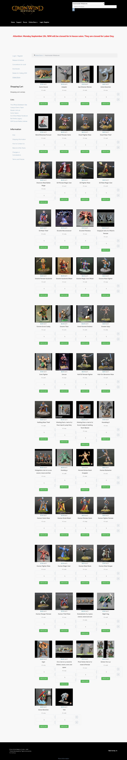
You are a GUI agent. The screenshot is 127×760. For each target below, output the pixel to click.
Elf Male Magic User (105, 183)
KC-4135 (85, 138)
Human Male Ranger (105, 566)
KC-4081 (85, 90)
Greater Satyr (105, 326)
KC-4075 (43, 234)
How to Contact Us (18, 143)
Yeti (64, 710)
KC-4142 (64, 521)
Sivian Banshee (43, 710)
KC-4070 (64, 329)
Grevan (64, 374)
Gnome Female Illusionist (43, 278)
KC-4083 (85, 620)
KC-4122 (64, 617)
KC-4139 (106, 282)
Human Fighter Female (105, 518)
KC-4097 (64, 377)
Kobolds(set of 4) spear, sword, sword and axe (85, 615)
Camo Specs (14, 113)
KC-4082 (43, 90)
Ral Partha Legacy (16, 118)
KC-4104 (106, 90)
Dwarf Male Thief (105, 135)
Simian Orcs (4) (106, 662)
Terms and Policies (18, 159)
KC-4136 (106, 138)
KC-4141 (106, 569)
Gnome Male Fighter (105, 278)
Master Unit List (15, 110)
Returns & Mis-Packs (19, 148)
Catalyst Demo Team (17, 107)
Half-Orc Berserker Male (106, 374)
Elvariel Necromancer (64, 231)
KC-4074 (43, 188)
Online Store (16, 77)
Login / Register (17, 56)
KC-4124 (85, 186)
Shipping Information (19, 139)
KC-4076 (106, 186)
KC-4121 (43, 521)
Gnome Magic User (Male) (85, 278)
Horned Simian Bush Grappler (85, 471)
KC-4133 (85, 431)
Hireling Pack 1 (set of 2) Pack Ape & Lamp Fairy (64, 424)
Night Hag (105, 614)
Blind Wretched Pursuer (43, 135)
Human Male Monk (85, 566)
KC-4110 (85, 234)
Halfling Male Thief (43, 422)
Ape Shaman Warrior (85, 87)
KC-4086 (64, 473)
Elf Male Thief (43, 231)
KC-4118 (43, 282)
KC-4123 (43, 665)
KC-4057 (43, 138)
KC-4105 (43, 713)
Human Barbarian (105, 470)
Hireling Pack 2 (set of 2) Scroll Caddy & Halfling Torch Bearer (85, 425)
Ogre (43, 662)
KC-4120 (85, 569)
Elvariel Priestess (85, 231)
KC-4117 (64, 282)
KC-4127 (106, 236)
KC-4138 (85, 282)
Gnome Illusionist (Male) (64, 278)
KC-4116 (43, 617)
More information (63, 758)
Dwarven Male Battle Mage (43, 184)
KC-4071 (106, 473)
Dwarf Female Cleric (64, 135)
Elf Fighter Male (85, 183)
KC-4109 (64, 234)
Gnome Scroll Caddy (43, 326)
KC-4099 (85, 521)
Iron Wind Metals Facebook (19, 116)
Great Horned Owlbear (84, 326)
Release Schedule (18, 60)
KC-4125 (64, 138)
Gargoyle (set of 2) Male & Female (105, 232)
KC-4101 (106, 425)
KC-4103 (64, 90)
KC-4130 (106, 521)
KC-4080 (64, 569)
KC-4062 (64, 713)
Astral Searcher (106, 87)
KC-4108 (106, 617)
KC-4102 (85, 668)
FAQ (13, 135)
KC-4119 (64, 670)
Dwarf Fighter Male (85, 135)
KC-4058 (106, 665)
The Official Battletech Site (18, 105)
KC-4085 (106, 329)
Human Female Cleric (85, 518)
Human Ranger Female (43, 614)
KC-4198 (43, 425)
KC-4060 (85, 329)
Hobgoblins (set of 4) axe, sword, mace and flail (43, 471)
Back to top (112, 750)
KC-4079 (85, 377)
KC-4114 (43, 476)
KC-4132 (64, 428)
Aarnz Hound (43, 87)
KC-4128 (106, 377)
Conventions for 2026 (19, 64)
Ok (2, 755)
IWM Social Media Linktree (18, 121)
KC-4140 (43, 569)
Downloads (16, 69)
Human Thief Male (64, 614)
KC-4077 (64, 186)
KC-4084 (85, 476)
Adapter (64, 87)
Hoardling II (106, 422)
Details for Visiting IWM (19, 73)
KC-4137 (43, 329)
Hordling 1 (64, 470)
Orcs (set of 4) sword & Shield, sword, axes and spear (64, 664)
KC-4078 (43, 377)
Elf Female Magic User (64, 183)
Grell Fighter (43, 374)
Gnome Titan (64, 326)
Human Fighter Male (43, 566)
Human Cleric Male (43, 518)
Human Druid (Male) (64, 518)
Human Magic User (64, 566)
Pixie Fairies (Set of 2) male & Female (85, 663)
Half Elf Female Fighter (85, 374)
